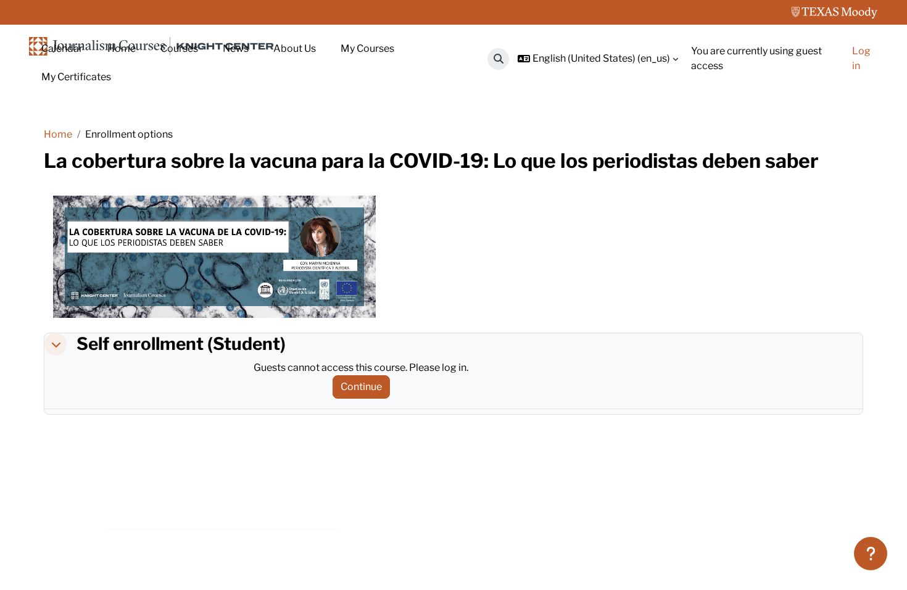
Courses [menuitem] (179, 48)
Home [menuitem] (121, 48)
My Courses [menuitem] (367, 48)
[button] (498, 59)
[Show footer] (870, 553)
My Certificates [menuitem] (76, 77)
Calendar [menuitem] (62, 48)
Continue (361, 387)
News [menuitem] (236, 48)
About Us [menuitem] (294, 48)
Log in (861, 58)
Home (58, 134)
